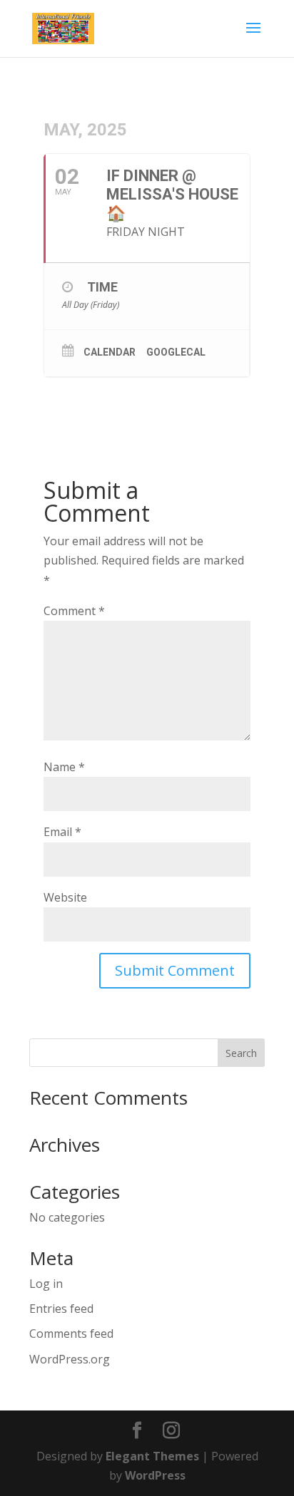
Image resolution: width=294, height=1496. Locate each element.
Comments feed (71, 1333)
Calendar (109, 352)
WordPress (155, 1475)
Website (65, 897)
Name (64, 767)
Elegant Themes (152, 1456)
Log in (46, 1283)
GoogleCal (176, 352)
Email (62, 832)
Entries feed (61, 1308)
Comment (74, 611)
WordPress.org (69, 1359)
